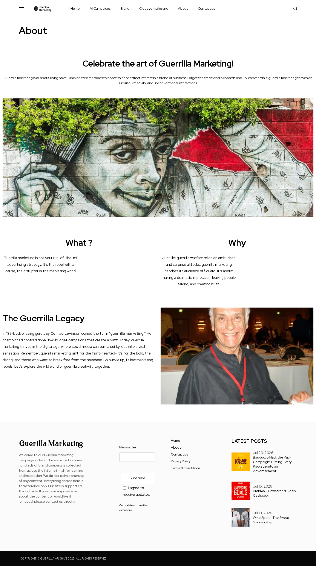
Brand (125, 8)
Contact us (206, 8)
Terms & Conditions (185, 468)
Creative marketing (153, 8)
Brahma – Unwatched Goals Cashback (274, 493)
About (183, 8)
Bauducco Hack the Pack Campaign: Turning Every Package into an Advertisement (272, 464)
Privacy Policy (180, 461)
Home (75, 8)
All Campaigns (100, 8)
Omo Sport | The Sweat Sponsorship (271, 519)
